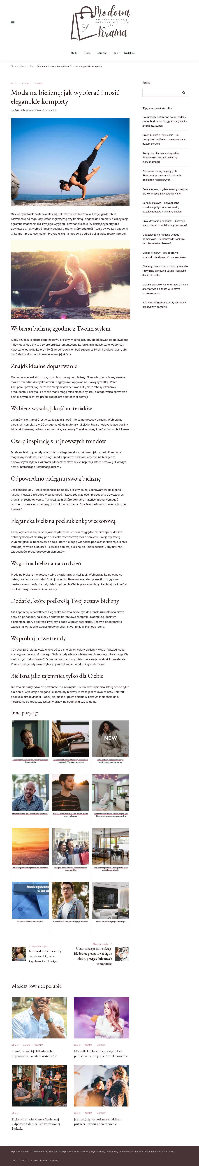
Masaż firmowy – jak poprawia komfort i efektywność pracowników (164, 255)
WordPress (169, 1151)
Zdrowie (101, 52)
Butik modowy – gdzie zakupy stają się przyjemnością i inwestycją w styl (164, 191)
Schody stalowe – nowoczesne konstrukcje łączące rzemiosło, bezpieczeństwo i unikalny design (162, 207)
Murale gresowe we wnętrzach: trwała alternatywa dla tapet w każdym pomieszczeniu (165, 289)
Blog (14, 83)
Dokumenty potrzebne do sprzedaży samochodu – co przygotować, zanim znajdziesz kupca (164, 121)
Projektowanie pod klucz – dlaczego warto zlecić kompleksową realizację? (164, 223)
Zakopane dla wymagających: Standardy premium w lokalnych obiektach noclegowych (161, 175)
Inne (115, 52)
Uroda (87, 52)
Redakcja (129, 52)
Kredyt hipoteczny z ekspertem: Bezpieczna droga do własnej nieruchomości (161, 157)
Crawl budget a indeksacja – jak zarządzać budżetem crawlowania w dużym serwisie (164, 139)
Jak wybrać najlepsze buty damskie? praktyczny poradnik (164, 304)
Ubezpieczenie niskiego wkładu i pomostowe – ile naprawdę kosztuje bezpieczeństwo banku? (163, 239)
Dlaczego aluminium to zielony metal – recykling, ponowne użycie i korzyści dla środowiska (165, 271)
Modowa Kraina (44, 1151)
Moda (74, 52)
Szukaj (146, 82)
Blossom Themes (134, 1151)
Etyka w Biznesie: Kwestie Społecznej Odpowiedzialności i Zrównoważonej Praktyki (36, 1124)
